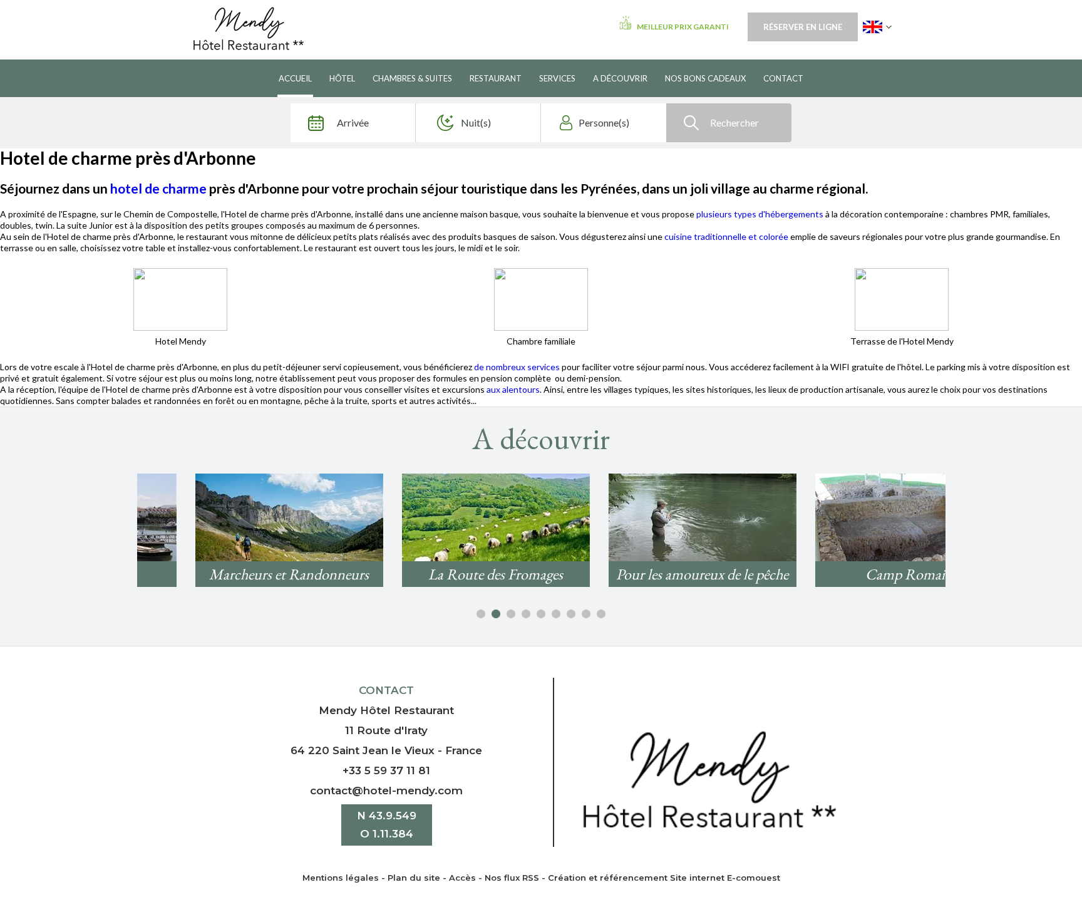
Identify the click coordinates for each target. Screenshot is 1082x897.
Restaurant (496, 78)
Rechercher (734, 122)
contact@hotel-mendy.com (386, 790)
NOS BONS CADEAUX (705, 78)
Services (557, 78)
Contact (783, 78)
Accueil (295, 78)
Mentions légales (340, 878)
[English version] (877, 27)
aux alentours (513, 389)
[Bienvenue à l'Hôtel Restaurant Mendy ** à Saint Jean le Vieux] (708, 778)
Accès (462, 878)
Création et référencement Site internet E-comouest (664, 878)
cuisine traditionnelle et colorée (726, 236)
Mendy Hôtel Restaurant (386, 710)
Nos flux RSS (512, 878)
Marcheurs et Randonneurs (231, 574)
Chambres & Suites (412, 78)
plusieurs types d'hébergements (759, 214)
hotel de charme (158, 188)
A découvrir (620, 78)
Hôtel (342, 78)
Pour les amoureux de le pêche (644, 574)
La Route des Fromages (437, 574)
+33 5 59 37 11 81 (386, 770)
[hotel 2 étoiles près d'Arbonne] (541, 298)
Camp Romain (851, 574)
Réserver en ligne (802, 27)
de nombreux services (518, 366)
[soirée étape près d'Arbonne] (180, 298)
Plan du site (414, 878)
